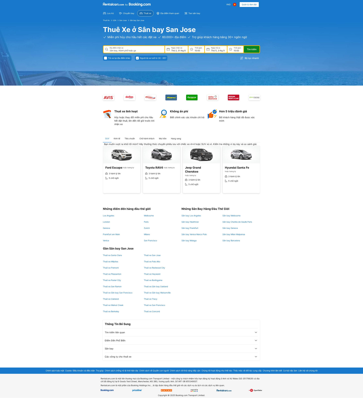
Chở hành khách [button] (146, 138)
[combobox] (136, 50)
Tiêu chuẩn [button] (130, 138)
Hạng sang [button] (176, 138)
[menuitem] (108, 13)
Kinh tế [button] (117, 138)
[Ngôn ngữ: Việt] (234, 4)
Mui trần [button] (162, 138)
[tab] (107, 138)
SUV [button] (107, 138)
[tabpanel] (181, 170)
